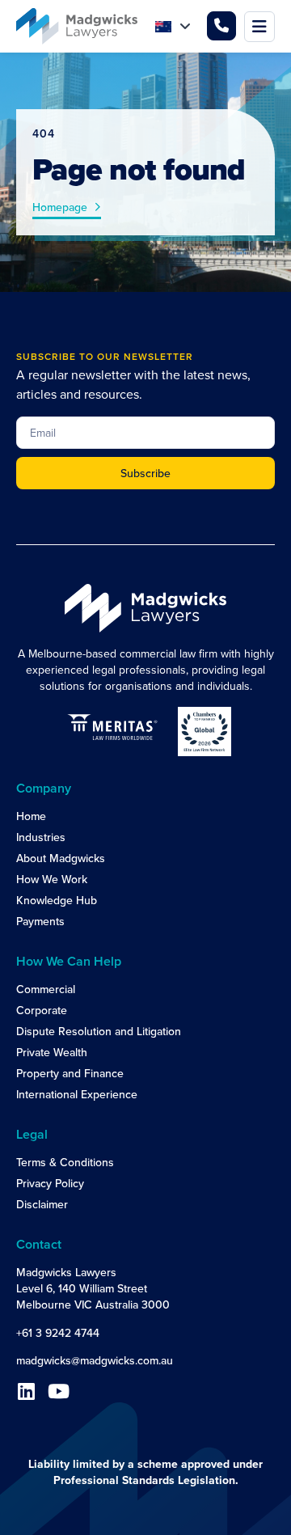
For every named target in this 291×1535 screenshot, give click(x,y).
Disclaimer (42, 1204)
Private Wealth (51, 1052)
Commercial (45, 989)
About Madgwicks (60, 858)
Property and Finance (70, 1073)
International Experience (76, 1094)
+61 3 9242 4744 (57, 1333)
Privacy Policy (50, 1183)
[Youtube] (58, 1391)
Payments (40, 921)
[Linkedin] (26, 1391)
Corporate (41, 1010)
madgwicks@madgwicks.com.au (94, 1360)
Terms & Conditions (65, 1162)
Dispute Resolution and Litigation (98, 1031)
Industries (40, 837)
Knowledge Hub (56, 900)
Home (31, 816)
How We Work (51, 879)
